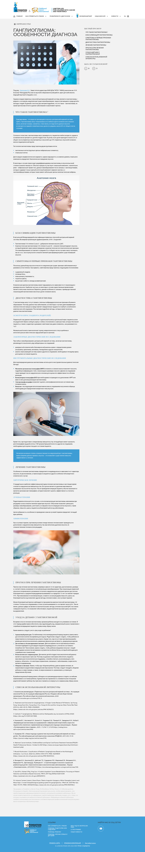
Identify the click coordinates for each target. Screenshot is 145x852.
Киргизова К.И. (25, 90)
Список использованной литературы (96, 58)
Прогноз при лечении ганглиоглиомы (95, 49)
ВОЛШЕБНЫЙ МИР (86, 16)
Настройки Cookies (90, 843)
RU (125, 16)
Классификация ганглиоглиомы (99, 35)
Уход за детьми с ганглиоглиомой (93, 53)
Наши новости (76, 832)
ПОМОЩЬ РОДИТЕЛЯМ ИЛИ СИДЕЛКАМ (57, 828)
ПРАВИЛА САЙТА (54, 843)
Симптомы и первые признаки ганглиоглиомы (98, 39)
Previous (11, 201)
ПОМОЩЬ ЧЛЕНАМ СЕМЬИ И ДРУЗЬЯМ (57, 835)
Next (81, 201)
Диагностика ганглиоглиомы (98, 42)
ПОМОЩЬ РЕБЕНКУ (54, 832)
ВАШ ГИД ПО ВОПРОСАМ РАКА (79, 826)
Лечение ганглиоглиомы (96, 45)
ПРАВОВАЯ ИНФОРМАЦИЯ (72, 843)
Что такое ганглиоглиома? (97, 32)
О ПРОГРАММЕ (76, 829)
